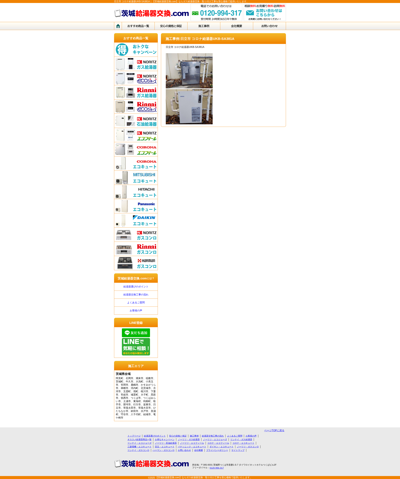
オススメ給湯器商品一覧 (140, 439)
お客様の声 (136, 310)
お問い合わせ (184, 450)
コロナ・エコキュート (243, 443)
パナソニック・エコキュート (192, 446)
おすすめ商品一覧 (135, 38)
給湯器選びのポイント (135, 286)
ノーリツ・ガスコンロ (248, 446)
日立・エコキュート (165, 446)
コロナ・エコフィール (218, 443)
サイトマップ (238, 450)
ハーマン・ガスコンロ (164, 450)
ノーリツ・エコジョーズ (215, 439)
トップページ (134, 436)
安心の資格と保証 (178, 436)
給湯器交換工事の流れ (135, 294)
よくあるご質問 (136, 302)
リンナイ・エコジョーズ (140, 443)
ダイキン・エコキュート (222, 446)
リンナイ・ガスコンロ (138, 450)
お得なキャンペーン (165, 439)
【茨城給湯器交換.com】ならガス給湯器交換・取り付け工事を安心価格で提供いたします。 (203, 477)
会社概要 (198, 450)
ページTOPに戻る (274, 430)
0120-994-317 (217, 468)
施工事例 (194, 436)
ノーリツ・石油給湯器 (166, 443)
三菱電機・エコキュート (140, 446)
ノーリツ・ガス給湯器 (189, 439)
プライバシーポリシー (217, 450)
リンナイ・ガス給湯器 (241, 439)
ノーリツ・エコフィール (192, 443)
